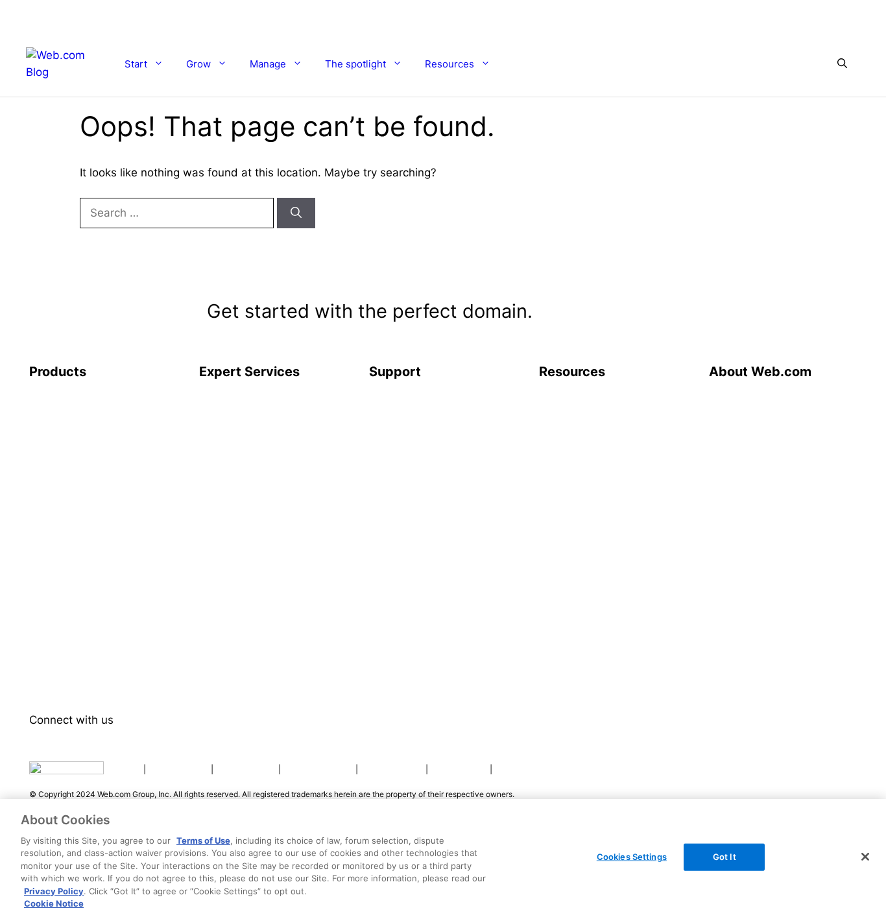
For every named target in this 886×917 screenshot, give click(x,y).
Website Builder (67, 402)
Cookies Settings (632, 857)
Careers (728, 453)
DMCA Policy (459, 769)
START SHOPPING (768, 63)
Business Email (65, 661)
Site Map (560, 479)
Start (136, 64)
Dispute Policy (391, 769)
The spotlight (355, 64)
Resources (449, 64)
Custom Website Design (258, 402)
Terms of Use (246, 769)
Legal (127, 769)
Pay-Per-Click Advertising (262, 531)
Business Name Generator (602, 453)
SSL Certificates (69, 557)
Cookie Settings (318, 769)
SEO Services (232, 479)
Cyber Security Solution (87, 635)
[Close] (865, 856)
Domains (50, 479)
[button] (842, 64)
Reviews (729, 428)
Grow (198, 64)
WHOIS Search (574, 428)
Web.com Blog (574, 402)
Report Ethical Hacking (426, 453)
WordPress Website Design (265, 453)
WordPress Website (76, 453)
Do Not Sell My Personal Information (570, 769)
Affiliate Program (751, 505)
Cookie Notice (54, 903)
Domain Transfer (69, 505)
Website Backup (68, 609)
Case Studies (571, 505)
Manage (268, 64)
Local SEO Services (246, 505)
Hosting (48, 531)
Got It (724, 857)
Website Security (70, 583)
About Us (732, 402)
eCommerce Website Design (268, 428)
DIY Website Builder (77, 428)
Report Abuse (403, 428)
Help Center (398, 402)
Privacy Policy (178, 769)
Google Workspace (76, 687)
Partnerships (740, 479)
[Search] (296, 213)
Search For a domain (612, 313)
